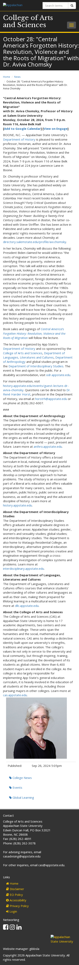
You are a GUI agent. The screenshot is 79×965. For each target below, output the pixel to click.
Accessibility (17, 900)
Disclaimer (16, 889)
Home (6, 77)
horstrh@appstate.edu (51, 399)
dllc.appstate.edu (27, 606)
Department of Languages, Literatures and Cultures (34, 355)
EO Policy (16, 895)
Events (17, 787)
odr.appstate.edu (58, 375)
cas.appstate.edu (15, 695)
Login (13, 911)
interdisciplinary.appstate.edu (23, 568)
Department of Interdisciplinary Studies (36, 366)
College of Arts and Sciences (28, 21)
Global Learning (23, 797)
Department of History (19, 139)
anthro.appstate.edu (48, 446)
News (17, 77)
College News (22, 778)
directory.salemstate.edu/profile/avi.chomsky (34, 242)
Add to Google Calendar (22, 129)
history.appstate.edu (17, 505)
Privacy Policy (19, 906)
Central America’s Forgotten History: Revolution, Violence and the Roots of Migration (34, 333)
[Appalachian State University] (19, 5)
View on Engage (55, 129)
